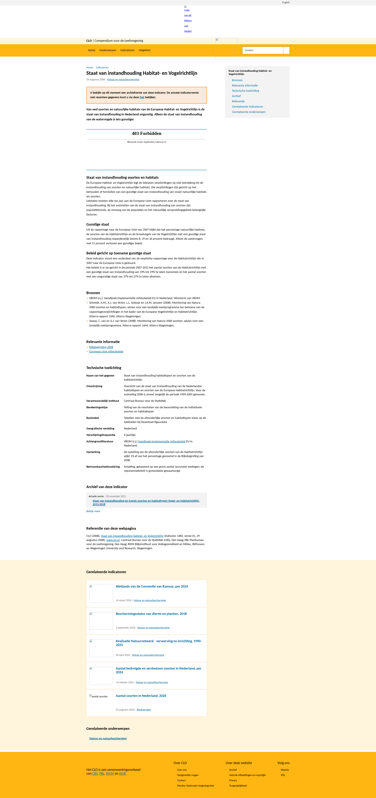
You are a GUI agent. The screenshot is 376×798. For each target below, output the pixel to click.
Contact (181, 780)
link (142, 97)
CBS (95, 774)
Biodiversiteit (144, 710)
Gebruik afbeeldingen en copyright (247, 775)
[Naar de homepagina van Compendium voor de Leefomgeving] (188, 21)
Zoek (286, 50)
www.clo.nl (113, 540)
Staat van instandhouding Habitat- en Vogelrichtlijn (132, 536)
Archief (236, 96)
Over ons (182, 770)
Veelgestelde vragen (187, 775)
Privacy (233, 780)
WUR (122, 774)
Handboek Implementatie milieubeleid (161, 441)
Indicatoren (127, 50)
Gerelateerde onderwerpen (249, 112)
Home (91, 50)
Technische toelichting (245, 90)
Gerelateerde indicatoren (247, 106)
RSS (283, 775)
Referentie (238, 101)
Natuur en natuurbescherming (123, 79)
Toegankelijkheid (238, 785)
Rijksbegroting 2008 (101, 347)
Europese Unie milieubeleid (106, 351)
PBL (101, 774)
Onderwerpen (107, 50)
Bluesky (285, 770)
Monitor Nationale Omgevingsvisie (195, 785)
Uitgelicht (144, 50)
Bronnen (237, 80)
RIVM (110, 774)
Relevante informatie (245, 85)
